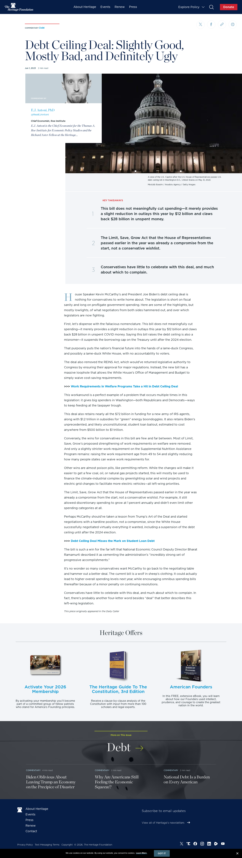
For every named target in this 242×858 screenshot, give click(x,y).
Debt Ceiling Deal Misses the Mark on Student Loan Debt (113, 541)
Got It (162, 853)
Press (133, 7)
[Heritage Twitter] (181, 844)
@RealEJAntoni (40, 114)
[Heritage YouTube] (223, 844)
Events (105, 7)
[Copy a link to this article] (222, 24)
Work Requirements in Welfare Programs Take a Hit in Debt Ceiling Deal (124, 386)
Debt (42, 27)
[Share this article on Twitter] (200, 25)
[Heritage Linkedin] (209, 844)
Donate (228, 7)
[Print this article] (233, 24)
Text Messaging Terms (47, 844)
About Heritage (84, 7)
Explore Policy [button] (189, 7)
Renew (120, 7)
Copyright (67, 844)
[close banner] (237, 853)
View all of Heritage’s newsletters (163, 822)
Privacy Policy (25, 844)
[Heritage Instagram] (202, 844)
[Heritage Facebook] (195, 844)
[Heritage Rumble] (216, 844)
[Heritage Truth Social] (188, 844)
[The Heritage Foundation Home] (19, 7)
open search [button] (211, 7)
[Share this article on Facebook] (211, 24)
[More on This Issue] (139, 746)
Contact (31, 831)
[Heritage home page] (19, 809)
